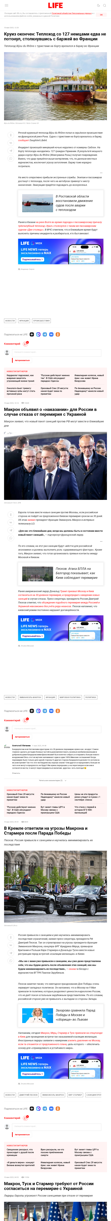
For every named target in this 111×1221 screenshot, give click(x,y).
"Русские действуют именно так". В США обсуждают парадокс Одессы (55, 378)
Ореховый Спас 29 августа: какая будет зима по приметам (54, 391)
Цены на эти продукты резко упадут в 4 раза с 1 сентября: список (87, 797)
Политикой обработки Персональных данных (72, 13)
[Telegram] (45, 334)
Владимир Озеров (27, 269)
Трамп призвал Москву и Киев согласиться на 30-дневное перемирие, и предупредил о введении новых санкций (59, 595)
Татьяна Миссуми (27, 646)
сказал (73, 968)
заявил (31, 519)
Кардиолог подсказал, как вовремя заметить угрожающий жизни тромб (20, 378)
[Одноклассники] (58, 334)
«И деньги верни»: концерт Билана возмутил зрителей (21, 1204)
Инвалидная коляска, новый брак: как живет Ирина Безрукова (89, 378)
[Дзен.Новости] (32, 334)
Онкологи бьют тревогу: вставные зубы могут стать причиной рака (21, 391)
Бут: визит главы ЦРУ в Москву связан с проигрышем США (53, 810)
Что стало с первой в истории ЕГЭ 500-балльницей (85, 810)
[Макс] (38, 334)
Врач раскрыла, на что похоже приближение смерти (52, 1192)
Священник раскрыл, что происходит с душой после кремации (20, 1192)
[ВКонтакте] (51, 334)
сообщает (24, 140)
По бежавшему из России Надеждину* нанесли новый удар (89, 391)
